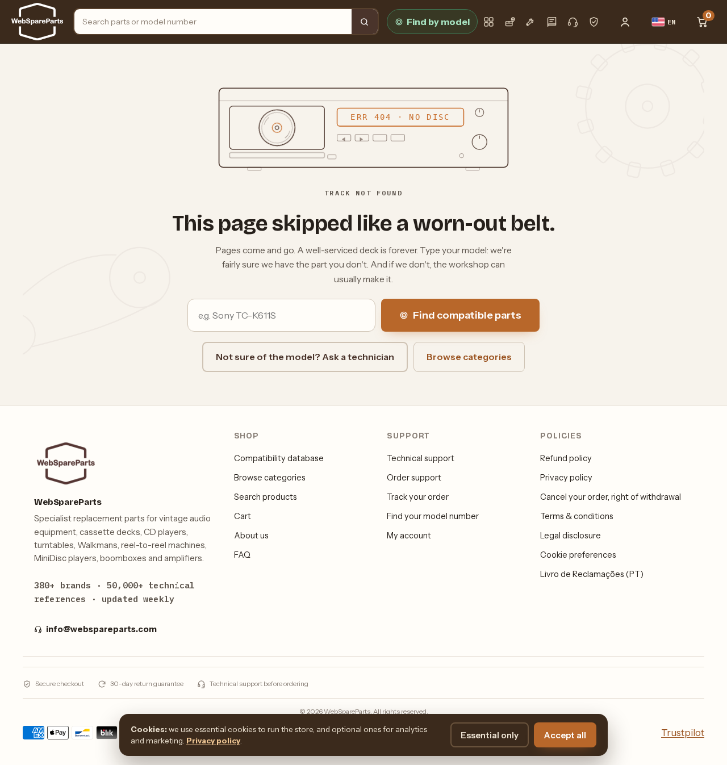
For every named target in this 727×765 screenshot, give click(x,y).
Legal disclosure (570, 535)
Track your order (418, 497)
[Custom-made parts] (531, 22)
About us (251, 535)
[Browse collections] (489, 22)
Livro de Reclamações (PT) (592, 574)
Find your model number (433, 516)
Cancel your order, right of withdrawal (610, 497)
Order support (414, 478)
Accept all (565, 735)
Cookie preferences (578, 555)
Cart (242, 516)
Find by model (438, 21)
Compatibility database (279, 458)
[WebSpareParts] (37, 21)
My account (409, 535)
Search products (265, 497)
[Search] (365, 21)
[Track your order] (510, 22)
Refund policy (566, 458)
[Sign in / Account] (625, 21)
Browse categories (469, 356)
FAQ (242, 555)
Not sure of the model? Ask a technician (305, 356)
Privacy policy (566, 478)
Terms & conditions (576, 516)
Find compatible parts (467, 315)
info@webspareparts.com (101, 629)
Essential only (490, 735)
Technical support (420, 458)
